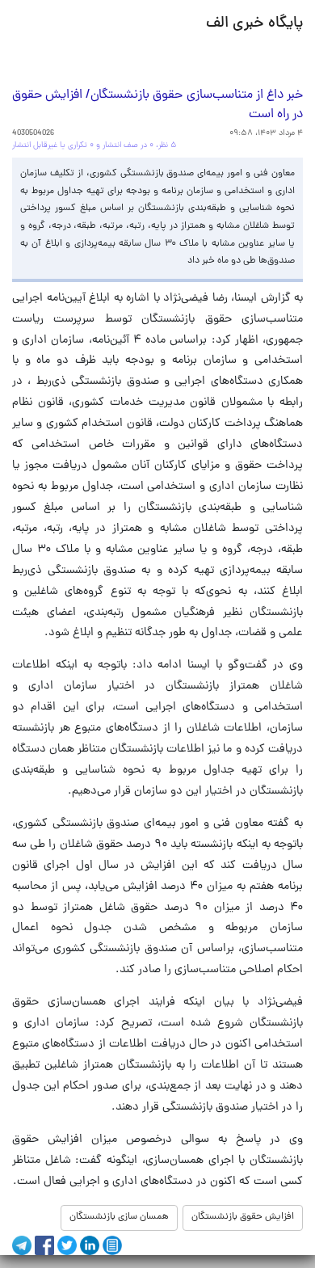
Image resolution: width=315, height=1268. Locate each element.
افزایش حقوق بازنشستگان (242, 1217)
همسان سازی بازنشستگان (119, 1217)
